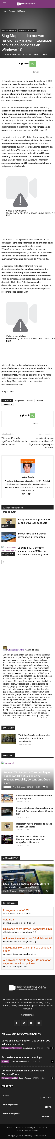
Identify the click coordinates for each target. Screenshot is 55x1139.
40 (52, 1048)
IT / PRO (5, 1061)
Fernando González (19, 1061)
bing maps (19, 400)
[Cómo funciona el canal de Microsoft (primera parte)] (7, 798)
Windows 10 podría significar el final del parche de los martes (14, 441)
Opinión (7, 787)
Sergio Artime (29, 1048)
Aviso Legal (30, 1127)
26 (46, 54)
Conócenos (42, 1127)
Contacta (19, 1127)
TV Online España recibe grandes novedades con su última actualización (34, 738)
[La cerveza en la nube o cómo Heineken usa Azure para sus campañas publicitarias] (7, 839)
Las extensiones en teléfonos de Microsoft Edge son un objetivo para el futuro (41, 443)
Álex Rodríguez (19, 787)
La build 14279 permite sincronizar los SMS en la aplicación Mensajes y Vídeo (33, 551)
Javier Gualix (10, 54)
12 (47, 787)
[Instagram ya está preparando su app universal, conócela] (8, 523)
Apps (4, 541)
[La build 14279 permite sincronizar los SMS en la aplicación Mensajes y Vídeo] (8, 551)
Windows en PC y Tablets (27, 31)
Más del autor (9, 512)
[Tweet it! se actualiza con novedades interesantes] (8, 537)
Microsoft (39, 400)
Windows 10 (7, 404)
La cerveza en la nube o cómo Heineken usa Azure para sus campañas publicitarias (30, 839)
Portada (9, 1127)
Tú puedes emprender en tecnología (22, 1057)
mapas (30, 400)
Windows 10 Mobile (9, 31)
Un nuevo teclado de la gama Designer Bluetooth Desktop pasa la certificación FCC (35, 811)
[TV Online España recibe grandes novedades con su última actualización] (8, 739)
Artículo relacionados (13, 508)
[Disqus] (27, 605)
